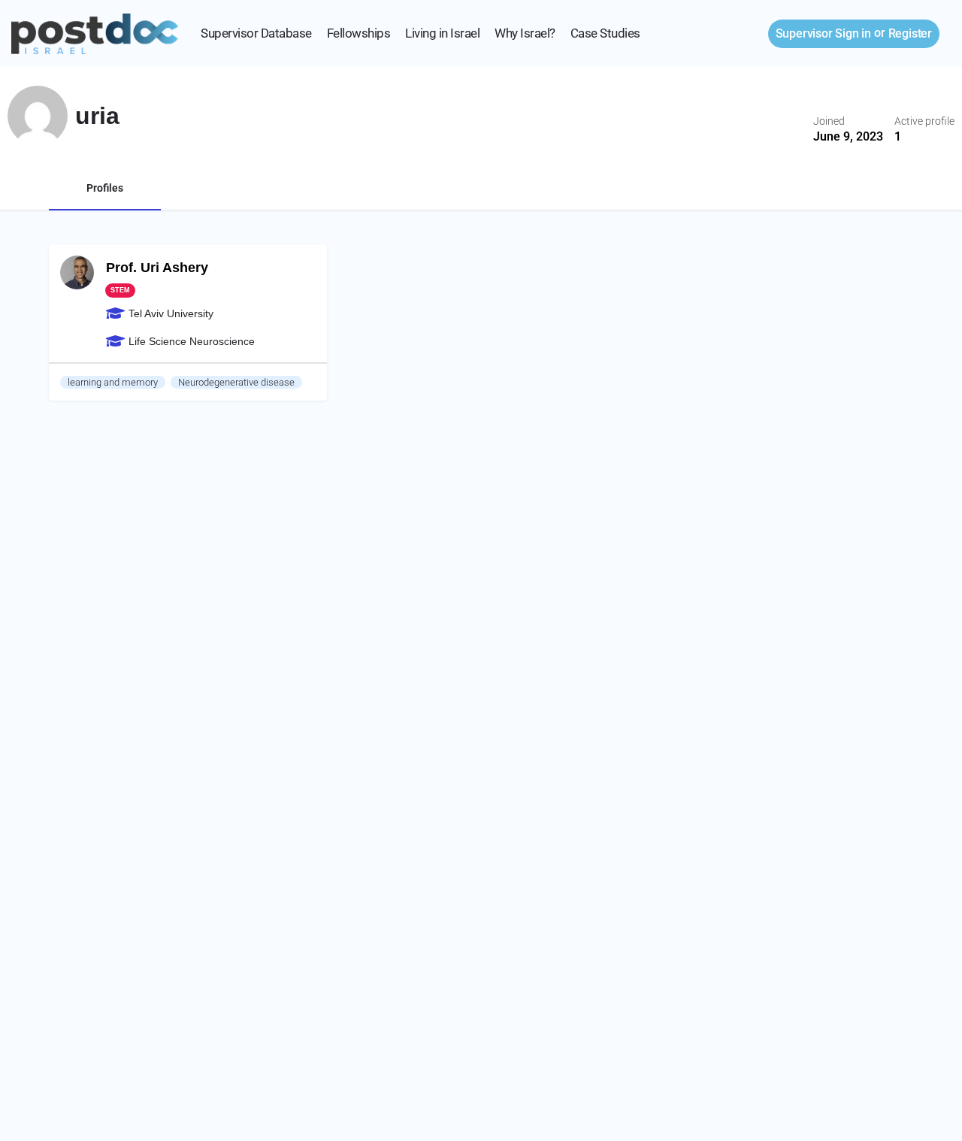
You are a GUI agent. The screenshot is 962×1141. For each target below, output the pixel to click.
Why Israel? (525, 33)
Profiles (104, 188)
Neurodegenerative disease (236, 382)
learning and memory (113, 382)
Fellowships (359, 33)
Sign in (823, 33)
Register (910, 33)
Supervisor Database (256, 33)
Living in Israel (442, 33)
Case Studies (605, 33)
